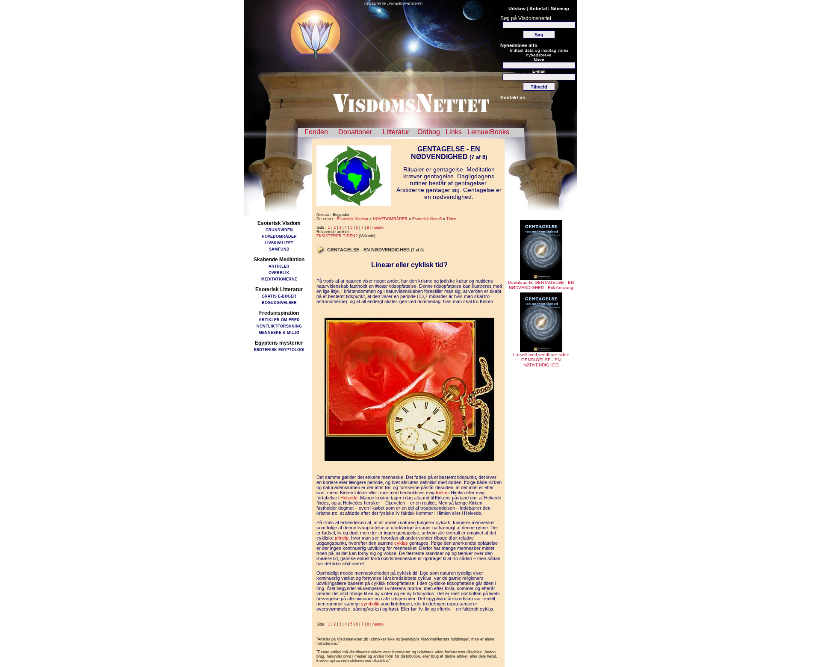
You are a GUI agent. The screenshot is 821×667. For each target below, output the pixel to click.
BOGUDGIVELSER (279, 302)
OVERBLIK (279, 272)
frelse (441, 492)
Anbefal (538, 8)
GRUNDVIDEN (279, 229)
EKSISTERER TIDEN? (336, 236)
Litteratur (396, 132)
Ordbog (428, 132)
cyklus (401, 543)
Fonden (316, 132)
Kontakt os (512, 97)
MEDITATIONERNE (279, 279)
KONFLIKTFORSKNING (279, 326)
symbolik (370, 603)
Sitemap (560, 8)
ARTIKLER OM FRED (279, 319)
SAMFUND (279, 249)
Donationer (355, 132)
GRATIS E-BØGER (279, 296)
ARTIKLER (279, 266)
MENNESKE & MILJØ (279, 332)
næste (378, 227)
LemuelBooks (488, 132)
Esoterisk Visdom (352, 219)
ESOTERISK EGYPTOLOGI (279, 349)
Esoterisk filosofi (427, 219)
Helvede (348, 497)
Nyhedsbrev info (518, 45)
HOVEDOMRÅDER (279, 236)
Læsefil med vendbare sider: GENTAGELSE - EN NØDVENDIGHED (541, 359)
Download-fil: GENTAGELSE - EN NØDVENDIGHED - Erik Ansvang (541, 285)
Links (454, 132)
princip (341, 537)
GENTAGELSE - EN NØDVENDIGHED (393, 4)
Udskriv (517, 8)
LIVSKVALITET (279, 242)
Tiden (451, 219)
